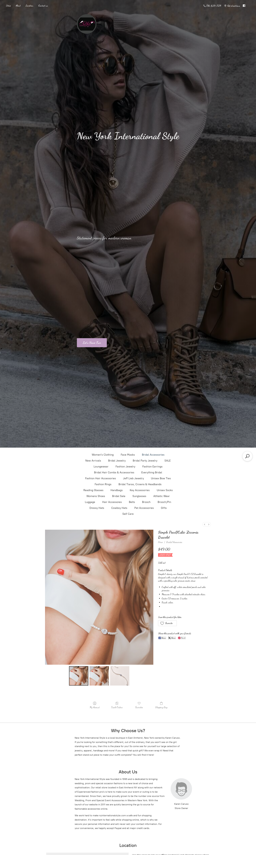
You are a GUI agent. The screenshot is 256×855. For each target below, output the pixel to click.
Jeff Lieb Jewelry (133, 478)
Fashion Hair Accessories (100, 478)
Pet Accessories (144, 508)
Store (8, 5)
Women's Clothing (103, 454)
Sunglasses (139, 496)
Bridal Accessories (153, 454)
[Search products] (247, 456)
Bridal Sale (118, 496)
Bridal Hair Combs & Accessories (114, 472)
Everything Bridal (151, 472)
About (18, 5)
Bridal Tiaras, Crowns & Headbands (140, 484)
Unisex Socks (165, 490)
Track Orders (117, 707)
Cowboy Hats (119, 508)
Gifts (164, 508)
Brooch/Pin (164, 502)
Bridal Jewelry (117, 460)
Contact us (43, 5)
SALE (167, 460)
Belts (132, 502)
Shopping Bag (161, 707)
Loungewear (101, 466)
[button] (167, 623)
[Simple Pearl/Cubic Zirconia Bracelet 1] (99, 675)
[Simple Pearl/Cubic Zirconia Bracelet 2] (119, 675)
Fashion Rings (103, 484)
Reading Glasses (93, 490)
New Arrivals (93, 460)
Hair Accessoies (112, 502)
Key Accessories (140, 490)
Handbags (117, 490)
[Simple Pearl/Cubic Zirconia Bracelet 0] (78, 675)
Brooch (146, 502)
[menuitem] (205, 524)
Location (29, 5)
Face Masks (128, 454)
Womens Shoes (95, 496)
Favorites (139, 707)
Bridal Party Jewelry (145, 460)
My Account (95, 707)
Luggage (90, 502)
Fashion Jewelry (125, 466)
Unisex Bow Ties (161, 478)
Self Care (128, 513)
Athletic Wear (161, 496)
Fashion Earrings (152, 466)
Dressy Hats (96, 508)
